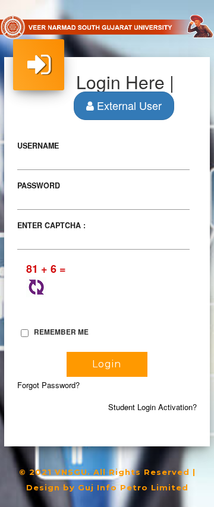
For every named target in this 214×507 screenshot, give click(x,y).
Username (38, 145)
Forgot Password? (48, 385)
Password (38, 185)
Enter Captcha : (51, 225)
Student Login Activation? (152, 406)
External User (128, 105)
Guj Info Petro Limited (133, 487)
